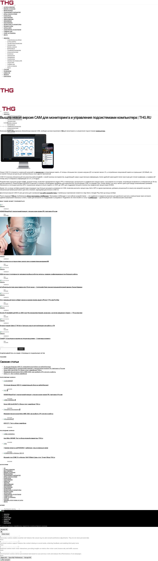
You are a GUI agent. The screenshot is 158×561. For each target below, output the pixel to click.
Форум (6, 74)
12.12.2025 (6, 303)
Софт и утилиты (10, 33)
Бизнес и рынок (9, 9)
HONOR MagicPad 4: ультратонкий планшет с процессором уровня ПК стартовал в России (28, 211)
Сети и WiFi (8, 28)
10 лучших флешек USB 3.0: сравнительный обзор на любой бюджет (27, 367)
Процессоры (8, 26)
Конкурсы (7, 15)
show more (5, 534)
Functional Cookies (7, 541)
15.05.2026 (9, 451)
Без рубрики (8, 471)
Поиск (2, 346)
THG (5, 214)
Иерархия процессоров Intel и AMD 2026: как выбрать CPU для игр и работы (30, 372)
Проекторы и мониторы (12, 24)
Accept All (4, 529)
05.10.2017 (6, 122)
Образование (8, 19)
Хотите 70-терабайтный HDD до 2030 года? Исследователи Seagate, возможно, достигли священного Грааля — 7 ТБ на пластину (41, 313)
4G (4, 468)
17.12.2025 (6, 265)
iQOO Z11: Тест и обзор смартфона (15, 374)
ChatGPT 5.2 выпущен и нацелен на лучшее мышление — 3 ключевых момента (25, 338)
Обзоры (6, 38)
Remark (15, 541)
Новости (7, 73)
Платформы (8, 22)
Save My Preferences (16, 557)
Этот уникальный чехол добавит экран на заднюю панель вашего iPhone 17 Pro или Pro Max (29, 300)
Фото (6, 35)
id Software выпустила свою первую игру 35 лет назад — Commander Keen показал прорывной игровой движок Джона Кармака (41, 287)
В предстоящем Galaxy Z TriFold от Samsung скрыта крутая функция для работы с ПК (27, 326)
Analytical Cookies (7, 547)
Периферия (8, 21)
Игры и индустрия (10, 14)
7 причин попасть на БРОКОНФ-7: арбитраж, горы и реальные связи (26, 448)
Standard (15, 536)
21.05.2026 (9, 442)
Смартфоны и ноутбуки (12, 29)
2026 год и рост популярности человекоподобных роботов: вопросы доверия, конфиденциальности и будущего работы (39, 274)
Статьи (6, 69)
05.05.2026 (9, 461)
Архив (1, 509)
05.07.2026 (9, 389)
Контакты (7, 76)
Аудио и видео (9, 7)
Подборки (7, 71)
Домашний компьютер (12, 12)
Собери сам (8, 31)
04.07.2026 (6, 215)
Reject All (4, 557)
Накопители (8, 17)
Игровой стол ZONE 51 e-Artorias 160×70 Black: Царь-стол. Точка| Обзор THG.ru (29, 457)
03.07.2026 (9, 417)
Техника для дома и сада (14, 60)
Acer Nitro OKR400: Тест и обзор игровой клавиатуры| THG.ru (23, 438)
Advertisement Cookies (8, 552)
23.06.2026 (9, 427)
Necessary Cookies (7, 536)
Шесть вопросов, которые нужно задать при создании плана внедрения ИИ (24, 261)
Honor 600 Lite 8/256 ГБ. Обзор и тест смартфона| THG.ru (23, 370)
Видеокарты (8, 10)
